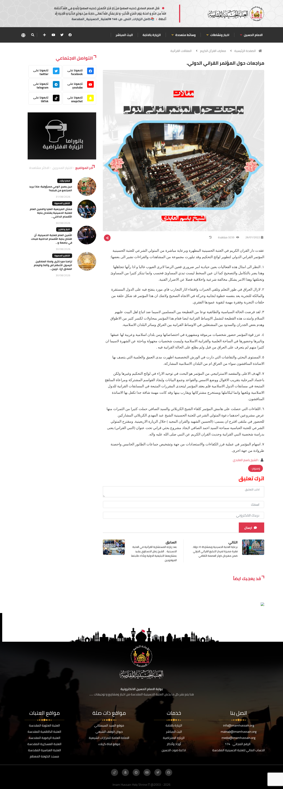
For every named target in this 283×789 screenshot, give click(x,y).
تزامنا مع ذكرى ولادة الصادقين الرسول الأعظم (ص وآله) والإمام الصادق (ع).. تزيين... (53, 265)
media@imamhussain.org (238, 738)
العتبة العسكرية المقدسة (44, 744)
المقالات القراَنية (181, 51)
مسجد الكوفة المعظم (44, 756)
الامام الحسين (253, 35)
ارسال (248, 528)
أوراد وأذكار (174, 744)
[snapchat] (125, 772)
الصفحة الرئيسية (245, 51)
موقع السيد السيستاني (109, 725)
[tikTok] (114, 772)
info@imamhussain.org (238, 725)
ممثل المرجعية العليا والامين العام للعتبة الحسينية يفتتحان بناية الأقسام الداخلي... (51, 212)
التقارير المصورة (62, 203)
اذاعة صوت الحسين (174, 750)
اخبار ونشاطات (219, 35)
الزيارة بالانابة (152, 35)
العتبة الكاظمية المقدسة (44, 731)
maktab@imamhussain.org (238, 731)
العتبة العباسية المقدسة (44, 750)
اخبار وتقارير (64, 229)
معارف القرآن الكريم (213, 51)
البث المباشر (124, 35)
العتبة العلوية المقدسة (44, 725)
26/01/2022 (252, 237)
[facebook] (70, 35)
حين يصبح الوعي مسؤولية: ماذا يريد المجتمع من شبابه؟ (50, 188)
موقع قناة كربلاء (109, 744)
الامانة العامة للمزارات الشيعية (109, 738)
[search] (32, 35)
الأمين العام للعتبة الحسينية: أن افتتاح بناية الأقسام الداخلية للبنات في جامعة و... (51, 239)
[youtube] (53, 35)
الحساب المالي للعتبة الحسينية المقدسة (238, 750)
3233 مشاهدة (226, 237)
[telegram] (136, 772)
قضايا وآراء (64, 181)
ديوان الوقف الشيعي (109, 731)
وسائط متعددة (185, 35)
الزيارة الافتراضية (174, 738)
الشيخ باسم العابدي (245, 460)
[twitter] (62, 35)
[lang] (23, 35)
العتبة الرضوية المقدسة (44, 738)
